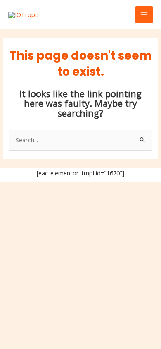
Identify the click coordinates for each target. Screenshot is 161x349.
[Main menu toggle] (144, 15)
